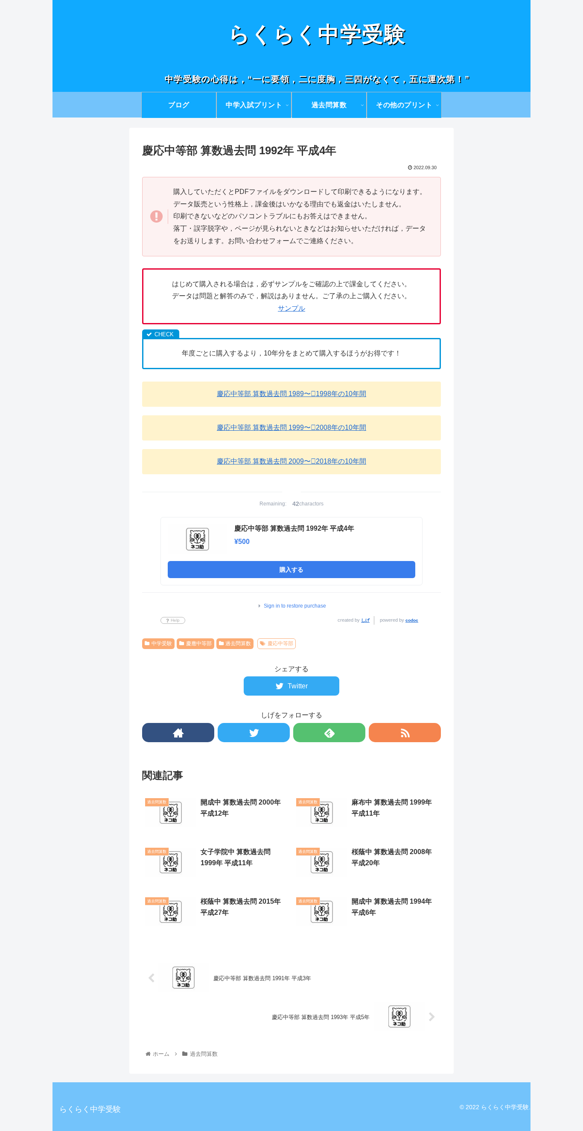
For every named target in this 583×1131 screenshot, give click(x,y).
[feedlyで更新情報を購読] (329, 732)
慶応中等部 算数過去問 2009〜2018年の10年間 (291, 461)
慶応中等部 (280, 643)
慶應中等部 (199, 643)
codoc (411, 620)
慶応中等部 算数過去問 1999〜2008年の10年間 (291, 427)
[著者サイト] (178, 732)
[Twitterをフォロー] (254, 732)
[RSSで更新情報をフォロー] (405, 732)
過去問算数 (238, 643)
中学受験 (162, 643)
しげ (365, 620)
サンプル (291, 308)
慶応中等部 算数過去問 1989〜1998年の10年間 (291, 393)
